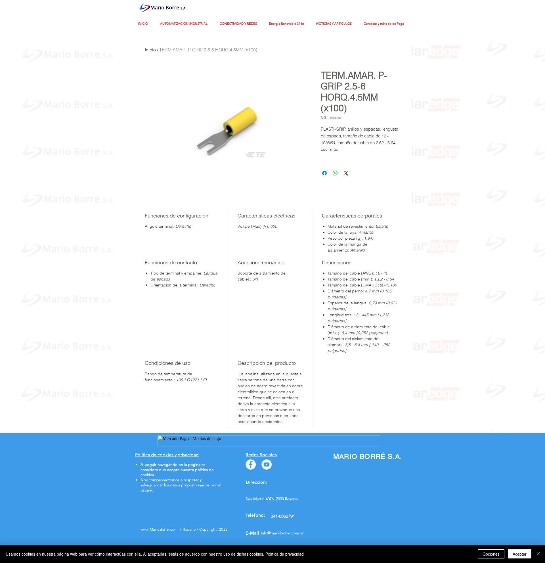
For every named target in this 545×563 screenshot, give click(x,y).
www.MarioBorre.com (159, 529)
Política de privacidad (284, 554)
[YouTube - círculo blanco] (266, 464)
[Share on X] (346, 173)
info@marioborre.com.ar (282, 532)
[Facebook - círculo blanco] (251, 464)
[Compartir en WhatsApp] (335, 173)
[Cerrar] (538, 553)
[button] (185, 23)
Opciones (491, 554)
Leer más (329, 149)
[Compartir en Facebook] (324, 173)
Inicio (150, 50)
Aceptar (520, 554)
